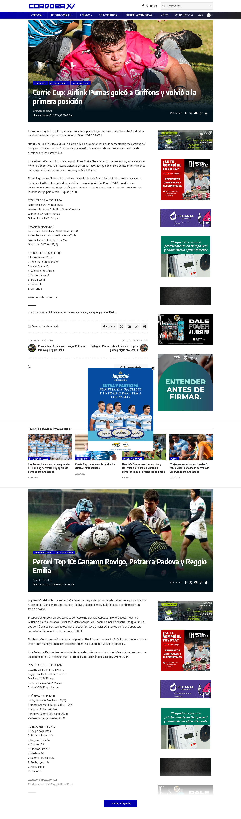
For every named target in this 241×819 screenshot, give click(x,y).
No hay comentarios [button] (132, 367)
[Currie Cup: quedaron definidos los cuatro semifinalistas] (97, 447)
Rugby (91, 312)
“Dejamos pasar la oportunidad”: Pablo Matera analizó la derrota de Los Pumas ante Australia (189, 468)
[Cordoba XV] (52, 6)
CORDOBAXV (68, 312)
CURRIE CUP (40, 83)
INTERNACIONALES (59, 83)
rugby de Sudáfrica (106, 312)
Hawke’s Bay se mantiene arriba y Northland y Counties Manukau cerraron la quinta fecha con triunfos (143, 468)
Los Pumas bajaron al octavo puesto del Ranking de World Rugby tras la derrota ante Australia (49, 468)
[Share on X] (190, 113)
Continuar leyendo (120, 803)
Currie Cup (81, 312)
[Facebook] (143, 6)
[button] (200, 15)
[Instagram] (155, 6)
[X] (147, 6)
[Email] (195, 113)
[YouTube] (151, 6)
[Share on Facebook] (185, 113)
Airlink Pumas (52, 312)
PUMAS (174, 459)
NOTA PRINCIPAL (81, 83)
